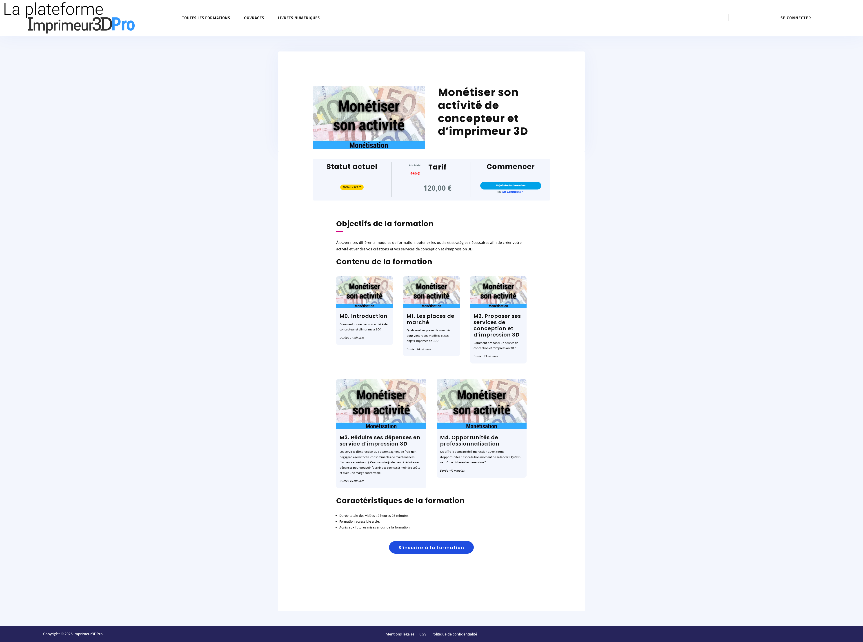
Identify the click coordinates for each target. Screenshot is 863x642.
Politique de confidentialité (454, 635)
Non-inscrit (352, 187)
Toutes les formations (206, 18)
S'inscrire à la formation (431, 547)
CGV (423, 635)
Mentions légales (400, 635)
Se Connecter (512, 191)
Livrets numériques (299, 18)
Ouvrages (254, 18)
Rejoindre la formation (510, 185)
